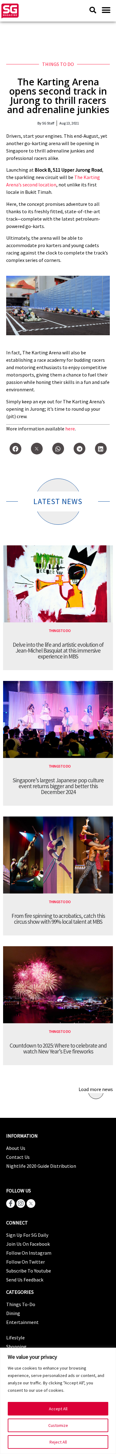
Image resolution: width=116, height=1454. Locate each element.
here (70, 429)
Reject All (58, 1442)
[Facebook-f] (10, 1203)
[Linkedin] (101, 448)
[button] (106, 10)
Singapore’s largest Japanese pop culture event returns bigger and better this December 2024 (58, 786)
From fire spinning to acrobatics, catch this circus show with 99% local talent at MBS (58, 918)
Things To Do (58, 64)
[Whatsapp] (58, 448)
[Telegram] (79, 448)
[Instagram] (20, 1203)
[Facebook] (15, 448)
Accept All (58, 1408)
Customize (58, 1425)
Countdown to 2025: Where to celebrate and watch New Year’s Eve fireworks (58, 1048)
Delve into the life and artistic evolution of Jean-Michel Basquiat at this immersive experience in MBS (58, 650)
